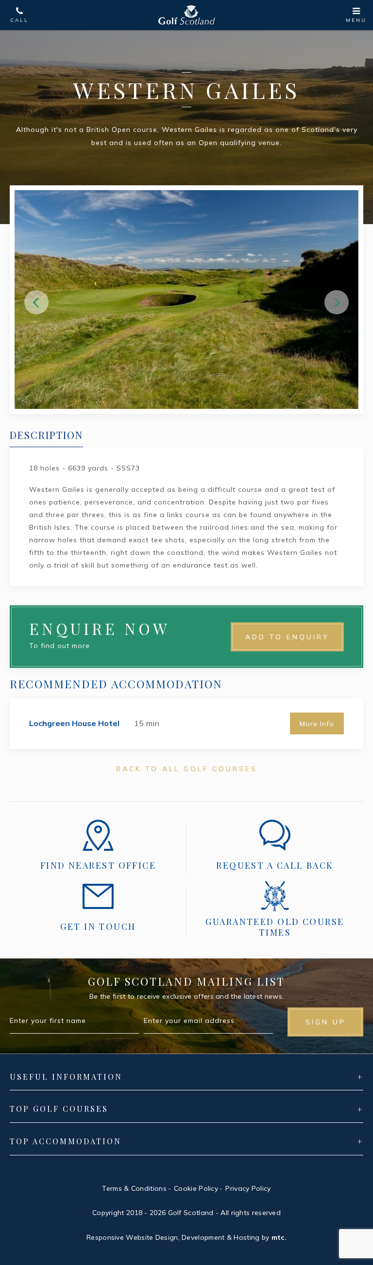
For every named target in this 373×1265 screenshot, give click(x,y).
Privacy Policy (248, 1188)
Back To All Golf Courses (186, 768)
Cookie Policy (196, 1188)
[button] (36, 302)
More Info (317, 723)
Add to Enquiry (287, 636)
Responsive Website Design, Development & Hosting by (186, 1237)
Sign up (325, 1022)
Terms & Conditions (134, 1188)
